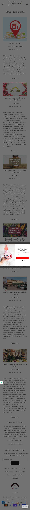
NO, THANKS (22, 260)
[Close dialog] (29, 244)
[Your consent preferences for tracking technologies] (1, 382)
